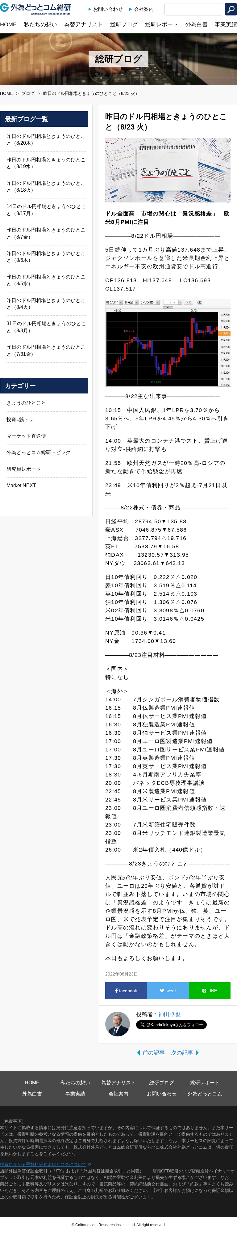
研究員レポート (23, 469)
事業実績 (226, 24)
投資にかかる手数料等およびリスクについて (43, 1164)
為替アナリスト (83, 24)
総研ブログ (124, 24)
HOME (8, 24)
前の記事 (154, 1053)
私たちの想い (40, 24)
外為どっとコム (205, 1093)
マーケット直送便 (26, 436)
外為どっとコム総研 (35, 9)
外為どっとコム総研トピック (38, 452)
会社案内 (144, 9)
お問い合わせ (108, 9)
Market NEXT (21, 485)
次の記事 (182, 1053)
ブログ (28, 93)
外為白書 (196, 24)
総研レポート (161, 24)
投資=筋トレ (20, 419)
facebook (127, 990)
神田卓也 (169, 1014)
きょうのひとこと (26, 403)
